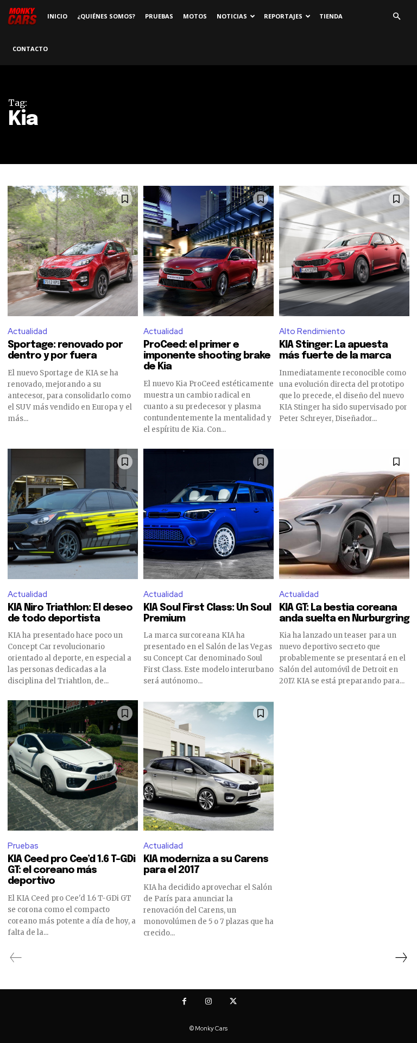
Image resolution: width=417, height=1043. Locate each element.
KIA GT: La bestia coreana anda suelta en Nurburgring (344, 613)
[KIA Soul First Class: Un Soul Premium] (208, 514)
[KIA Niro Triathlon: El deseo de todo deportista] (73, 514)
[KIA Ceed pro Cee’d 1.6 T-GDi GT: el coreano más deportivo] (73, 765)
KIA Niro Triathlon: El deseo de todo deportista (70, 613)
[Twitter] (233, 1001)
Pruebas (159, 16)
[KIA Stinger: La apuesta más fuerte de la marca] (344, 251)
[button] (396, 16)
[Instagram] (208, 1001)
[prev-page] (16, 958)
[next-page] (400, 958)
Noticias (232, 16)
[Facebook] (184, 1001)
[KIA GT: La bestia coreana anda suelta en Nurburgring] (344, 514)
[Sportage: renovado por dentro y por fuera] (73, 251)
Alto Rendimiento (312, 331)
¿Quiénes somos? (106, 16)
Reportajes (283, 16)
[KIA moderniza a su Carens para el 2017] (208, 765)
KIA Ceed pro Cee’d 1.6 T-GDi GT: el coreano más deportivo (71, 870)
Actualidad (27, 331)
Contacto (30, 49)
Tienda (331, 16)
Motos (195, 16)
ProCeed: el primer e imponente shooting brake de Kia (206, 356)
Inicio (57, 16)
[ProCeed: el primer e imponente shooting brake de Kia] (208, 251)
